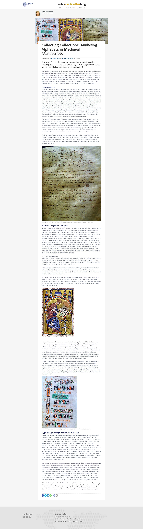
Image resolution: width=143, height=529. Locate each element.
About (80, 7)
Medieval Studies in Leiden (62, 517)
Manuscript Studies (68, 58)
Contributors (70, 7)
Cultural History (56, 58)
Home (60, 7)
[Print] (57, 495)
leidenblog (71, 4)
